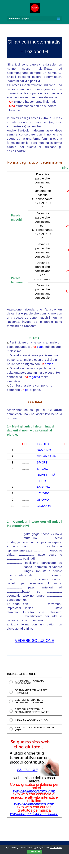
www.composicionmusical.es (34, 813)
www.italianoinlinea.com (34, 804)
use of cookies (56, 848)
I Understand (34, 851)
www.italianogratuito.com (34, 791)
